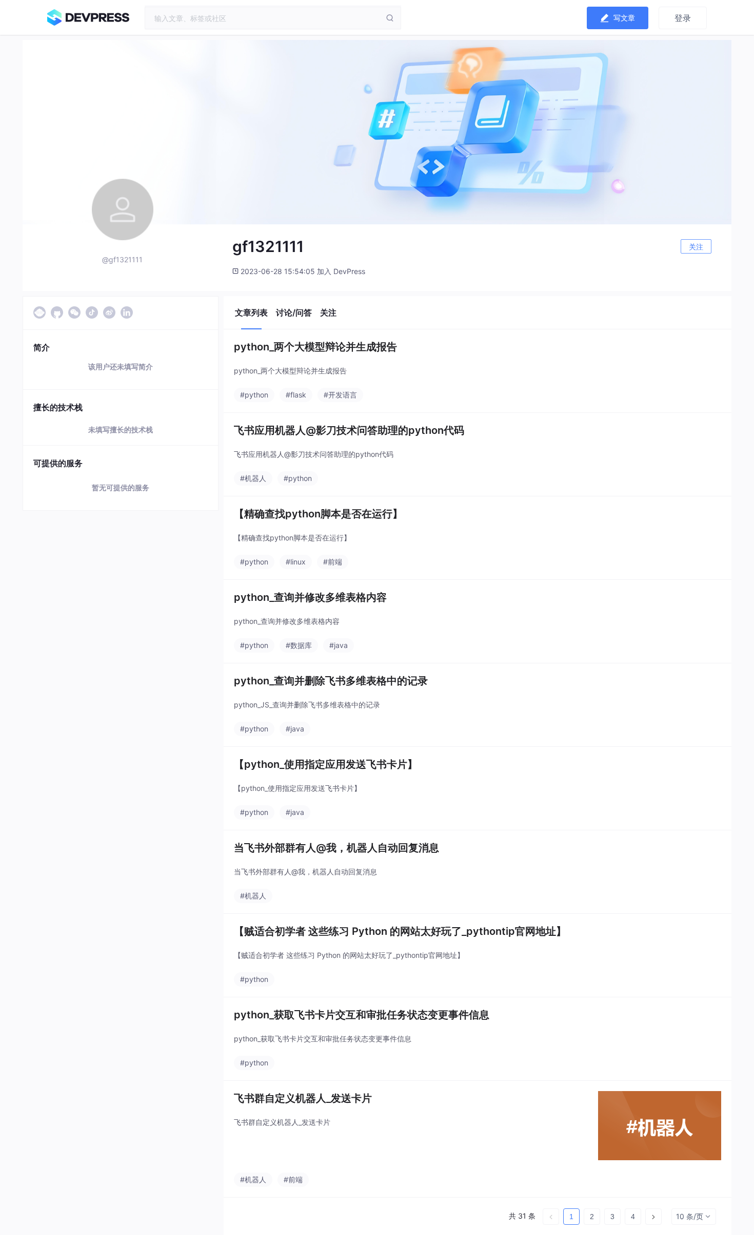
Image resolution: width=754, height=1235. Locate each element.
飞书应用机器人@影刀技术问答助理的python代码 (349, 430)
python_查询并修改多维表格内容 (310, 597)
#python (254, 394)
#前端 (332, 561)
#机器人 (253, 478)
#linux (296, 561)
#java (338, 645)
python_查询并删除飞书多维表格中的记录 (331, 681)
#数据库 (299, 645)
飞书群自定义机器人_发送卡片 (303, 1098)
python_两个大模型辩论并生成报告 (315, 347)
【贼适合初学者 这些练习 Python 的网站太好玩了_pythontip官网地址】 (400, 931)
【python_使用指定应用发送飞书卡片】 (326, 764)
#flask (296, 394)
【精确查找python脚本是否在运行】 (318, 514)
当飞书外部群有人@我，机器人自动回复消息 (336, 848)
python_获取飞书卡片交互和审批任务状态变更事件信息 (361, 1015)
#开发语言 (340, 394)
